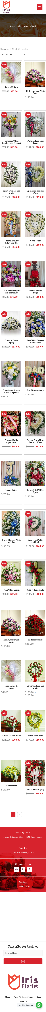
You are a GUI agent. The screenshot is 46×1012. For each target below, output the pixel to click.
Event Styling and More (23, 997)
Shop (39, 997)
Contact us (23, 1001)
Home (12, 26)
